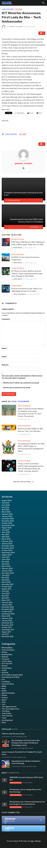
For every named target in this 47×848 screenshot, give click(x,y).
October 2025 (7, 523)
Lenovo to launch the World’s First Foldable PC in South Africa (22, 753)
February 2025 (7, 541)
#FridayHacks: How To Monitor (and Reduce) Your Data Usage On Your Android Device (27, 803)
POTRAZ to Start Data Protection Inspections (25, 258)
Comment (6, 319)
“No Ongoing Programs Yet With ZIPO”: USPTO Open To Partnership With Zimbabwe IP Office (31, 447)
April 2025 (5, 537)
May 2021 (5, 596)
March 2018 (6, 616)
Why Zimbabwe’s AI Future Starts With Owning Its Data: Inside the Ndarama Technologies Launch (25, 743)
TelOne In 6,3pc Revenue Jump (13, 734)
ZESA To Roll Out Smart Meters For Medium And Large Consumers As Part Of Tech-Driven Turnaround (31, 412)
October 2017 (7, 627)
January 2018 (7, 621)
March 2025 (6, 539)
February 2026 (7, 514)
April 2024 (5, 564)
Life (3, 679)
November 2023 (8, 573)
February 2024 (7, 569)
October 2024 (7, 550)
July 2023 (5, 575)
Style (4, 702)
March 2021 (6, 600)
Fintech (4, 666)
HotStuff (5, 673)
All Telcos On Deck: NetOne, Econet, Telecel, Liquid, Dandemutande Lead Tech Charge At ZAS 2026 (26, 273)
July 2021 (5, 591)
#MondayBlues (7, 648)
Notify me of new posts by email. (17, 388)
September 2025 (8, 525)
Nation (4, 691)
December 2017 (7, 623)
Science (5, 698)
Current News (16, 286)
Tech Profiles (6, 713)
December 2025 (8, 519)
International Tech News (11, 677)
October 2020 (7, 612)
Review (4, 695)
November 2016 (7, 637)
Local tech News (8, 9)
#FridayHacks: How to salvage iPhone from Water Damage (25, 791)
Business (5, 657)
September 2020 (8, 614)
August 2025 (7, 528)
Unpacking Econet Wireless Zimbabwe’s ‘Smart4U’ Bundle (25, 762)
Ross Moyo (17, 247)
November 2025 (8, 521)
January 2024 (7, 571)
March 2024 (6, 566)
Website (5, 365)
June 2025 (6, 532)
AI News (4, 652)
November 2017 (7, 625)
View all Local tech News (22, 482)
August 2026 (7, 501)
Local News (6, 682)
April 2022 (5, 580)
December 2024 (8, 546)
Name (4, 348)
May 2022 (5, 578)
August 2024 (7, 555)
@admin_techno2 (16, 26)
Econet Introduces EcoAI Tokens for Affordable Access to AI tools (26, 290)
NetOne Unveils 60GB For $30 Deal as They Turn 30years (30, 430)
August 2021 (6, 589)
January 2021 (7, 605)
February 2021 (7, 603)
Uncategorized (7, 720)
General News (7, 668)
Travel (4, 718)
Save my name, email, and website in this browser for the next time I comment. (22, 377)
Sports (4, 700)
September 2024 (8, 553)
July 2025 (5, 530)
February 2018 (7, 618)
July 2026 (5, 503)
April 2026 (5, 510)
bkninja (38, 841)
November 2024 (8, 548)
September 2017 (8, 630)
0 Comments (28, 782)
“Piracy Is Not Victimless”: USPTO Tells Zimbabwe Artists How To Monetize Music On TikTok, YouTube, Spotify (30, 467)
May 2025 (5, 535)
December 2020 (8, 607)
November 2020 (8, 609)
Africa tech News (17, 239)
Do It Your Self (7, 664)
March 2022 (6, 582)
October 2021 (7, 587)
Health (4, 670)
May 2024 (5, 562)
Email (4, 357)
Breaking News (7, 655)
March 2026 (6, 512)
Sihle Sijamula (19, 294)
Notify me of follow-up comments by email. (21, 383)
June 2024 (6, 559)
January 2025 (7, 544)
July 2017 (5, 634)
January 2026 (7, 516)
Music (4, 689)
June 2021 (6, 593)
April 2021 (5, 598)
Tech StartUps (7, 716)
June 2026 (6, 505)
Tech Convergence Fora (10, 709)
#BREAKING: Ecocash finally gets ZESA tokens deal (26, 779)
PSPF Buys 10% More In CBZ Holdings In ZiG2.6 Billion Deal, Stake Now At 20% (28, 243)
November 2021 (7, 584)
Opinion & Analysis (8, 693)
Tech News (18, 9)
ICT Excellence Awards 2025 (12, 675)
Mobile (4, 686)
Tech (3, 704)
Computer (5, 659)
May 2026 (5, 507)
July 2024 (5, 557)
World (4, 722)
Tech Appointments (9, 707)
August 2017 (6, 632)
